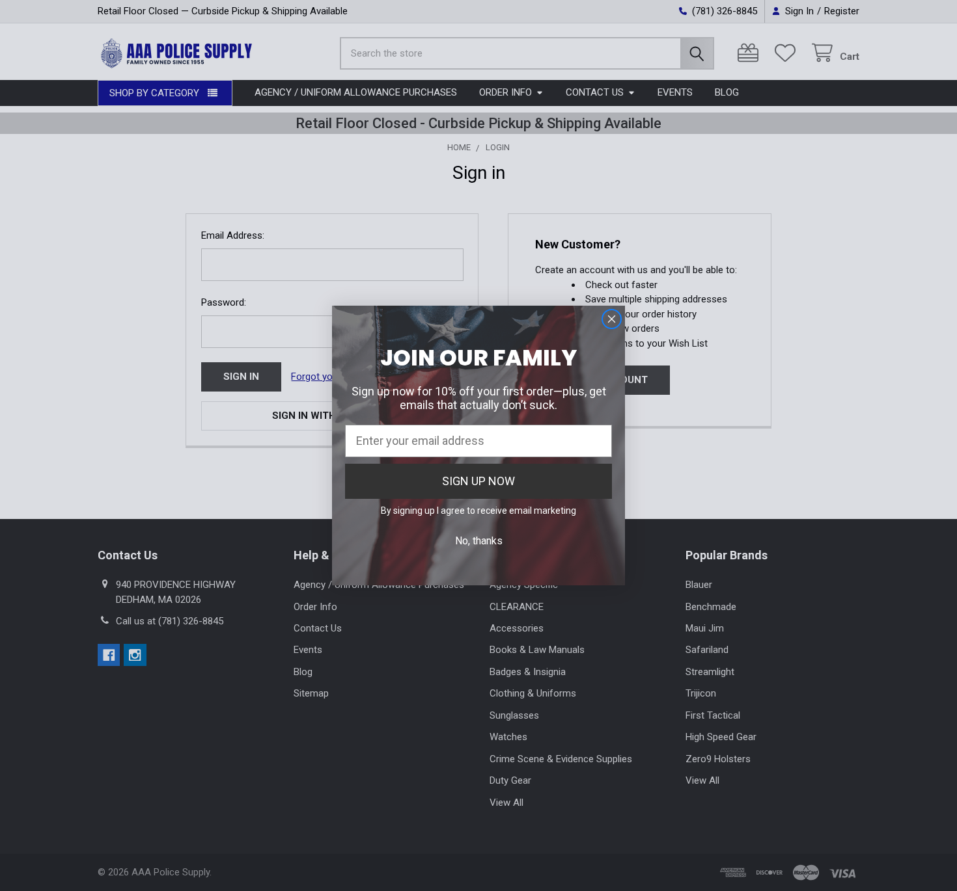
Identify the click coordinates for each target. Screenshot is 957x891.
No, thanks (479, 541)
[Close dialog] (611, 319)
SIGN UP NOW (478, 481)
